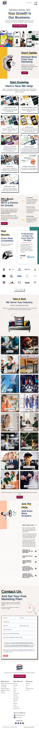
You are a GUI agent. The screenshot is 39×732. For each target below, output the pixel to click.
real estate (15, 703)
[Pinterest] (23, 723)
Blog (26, 686)
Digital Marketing (4, 685)
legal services (15, 698)
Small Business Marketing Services (7, 683)
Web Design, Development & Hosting (29, 107)
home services (16, 696)
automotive (15, 683)
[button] (18, 247)
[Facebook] (16, 723)
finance (14, 690)
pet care (14, 701)
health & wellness (16, 693)
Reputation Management (29, 146)
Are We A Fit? (28, 683)
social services (16, 706)
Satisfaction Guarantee (29, 688)
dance (14, 686)
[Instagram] (18, 723)
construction (15, 685)
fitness (14, 691)
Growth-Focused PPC (29, 127)
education (15, 688)
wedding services (16, 708)
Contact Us (28, 690)
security (14, 705)
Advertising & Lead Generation (9, 146)
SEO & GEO (9, 127)
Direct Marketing (9, 166)
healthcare (15, 695)
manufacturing (15, 700)
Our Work (27, 685)
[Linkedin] (21, 723)
